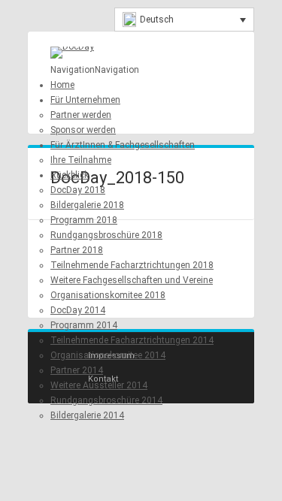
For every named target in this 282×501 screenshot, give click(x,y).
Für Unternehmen (85, 100)
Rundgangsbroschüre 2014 (106, 400)
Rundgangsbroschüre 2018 (106, 235)
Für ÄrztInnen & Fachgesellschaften (122, 145)
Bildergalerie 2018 (87, 205)
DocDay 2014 (77, 310)
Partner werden (80, 115)
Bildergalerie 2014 (87, 415)
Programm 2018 (83, 220)
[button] (94, 70)
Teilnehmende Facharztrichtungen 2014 (132, 340)
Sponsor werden (83, 130)
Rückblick (69, 175)
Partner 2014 (76, 370)
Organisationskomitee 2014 (107, 355)
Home (62, 85)
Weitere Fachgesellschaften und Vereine (131, 280)
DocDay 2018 (77, 190)
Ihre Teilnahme (80, 160)
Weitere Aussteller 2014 (98, 385)
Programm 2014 (83, 325)
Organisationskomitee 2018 (107, 295)
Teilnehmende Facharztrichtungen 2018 (132, 265)
